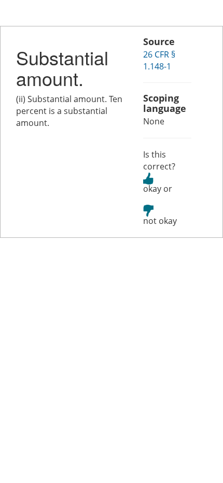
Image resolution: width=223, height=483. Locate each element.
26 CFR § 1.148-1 (159, 60)
